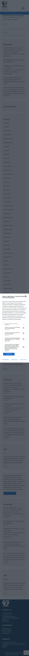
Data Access (14, 359)
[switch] (23, 328)
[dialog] (14, 328)
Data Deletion (5, 359)
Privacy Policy (23, 359)
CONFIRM (9, 354)
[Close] (26, 296)
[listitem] (14, 324)
